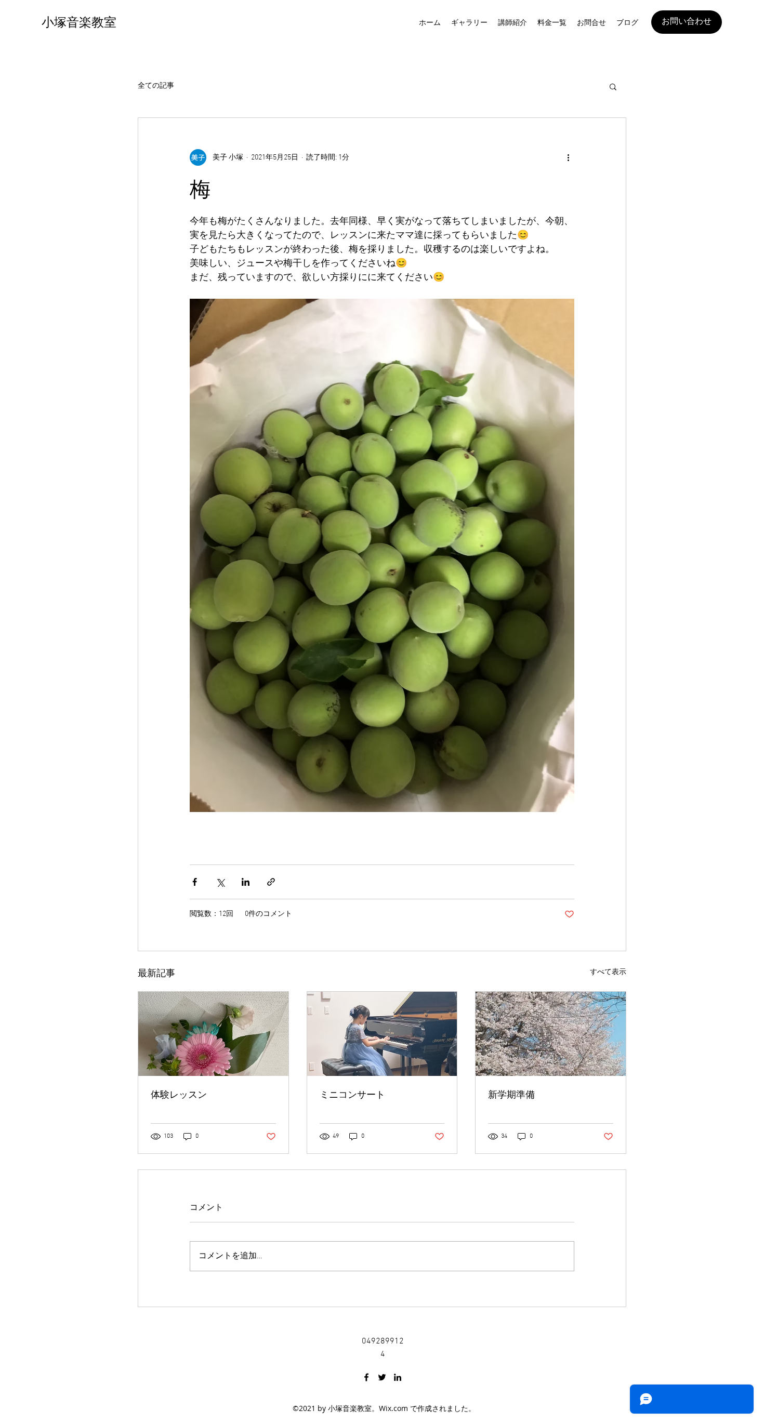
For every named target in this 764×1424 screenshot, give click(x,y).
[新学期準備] (551, 1034)
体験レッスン (179, 1094)
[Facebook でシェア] (195, 882)
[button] (613, 86)
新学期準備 (511, 1094)
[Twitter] (382, 1377)
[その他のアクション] (568, 157)
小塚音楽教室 (79, 22)
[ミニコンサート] (382, 1034)
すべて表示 (608, 972)
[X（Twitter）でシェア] (220, 882)
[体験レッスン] (213, 1034)
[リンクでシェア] (271, 882)
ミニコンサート (352, 1094)
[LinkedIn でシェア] (246, 882)
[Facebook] (366, 1377)
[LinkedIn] (397, 1377)
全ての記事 (156, 86)
